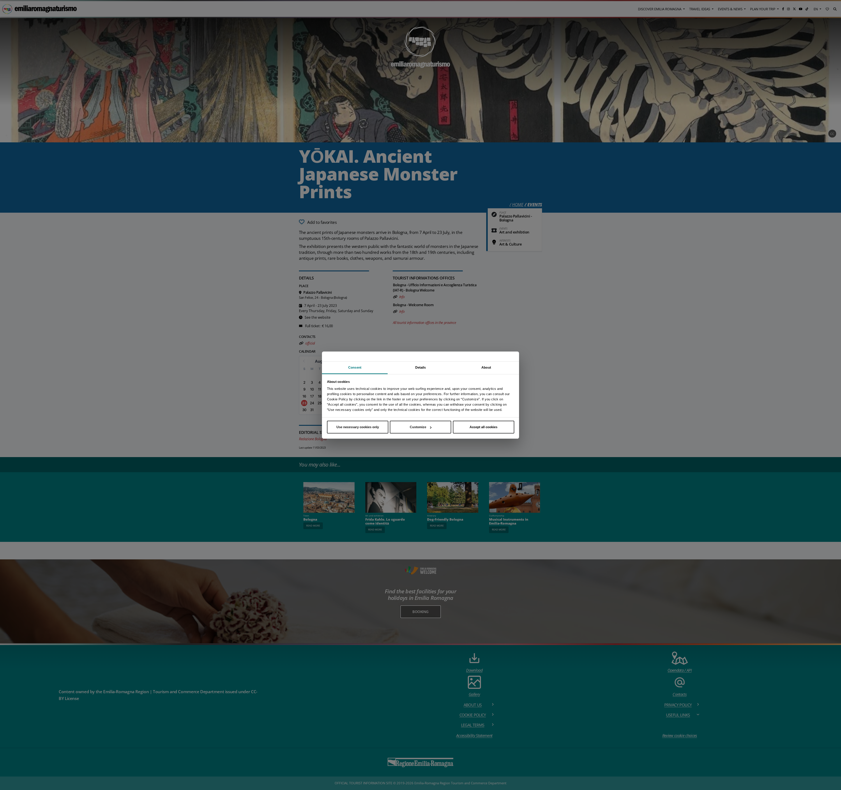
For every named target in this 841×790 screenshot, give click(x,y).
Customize (418, 427)
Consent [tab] (354, 367)
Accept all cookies (483, 427)
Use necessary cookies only (357, 427)
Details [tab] (420, 367)
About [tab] (486, 367)
